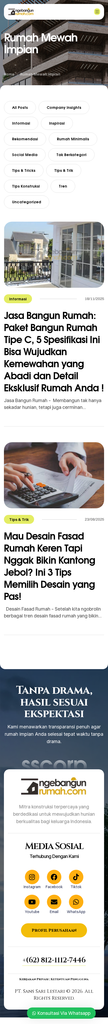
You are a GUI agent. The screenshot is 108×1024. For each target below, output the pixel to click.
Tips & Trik (63, 170)
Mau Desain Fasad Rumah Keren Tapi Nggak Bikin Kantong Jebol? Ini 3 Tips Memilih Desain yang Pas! (49, 566)
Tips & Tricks (23, 170)
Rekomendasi (25, 138)
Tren (63, 186)
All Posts (20, 107)
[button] (54, 960)
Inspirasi (57, 123)
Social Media (24, 154)
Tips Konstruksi (26, 186)
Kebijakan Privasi (33, 979)
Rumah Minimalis (73, 138)
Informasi (21, 123)
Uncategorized (26, 201)
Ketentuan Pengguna (70, 979)
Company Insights (64, 107)
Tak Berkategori (71, 154)
